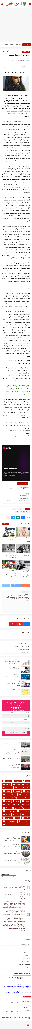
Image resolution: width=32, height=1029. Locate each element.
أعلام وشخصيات (25, 652)
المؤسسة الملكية (22, 787)
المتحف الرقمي (26, 961)
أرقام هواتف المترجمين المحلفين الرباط (12, 684)
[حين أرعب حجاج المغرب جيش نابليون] (25, 759)
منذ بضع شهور (16, 681)
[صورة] (25, 662)
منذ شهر (17, 756)
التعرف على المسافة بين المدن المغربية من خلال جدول (12, 662)
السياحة (7, 784)
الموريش (7, 818)
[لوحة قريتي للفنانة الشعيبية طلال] (25, 847)
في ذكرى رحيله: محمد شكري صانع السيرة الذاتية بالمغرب (24, 574)
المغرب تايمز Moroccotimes (9, 1017)
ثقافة (14, 509)
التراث (16, 801)
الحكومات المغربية (24, 649)
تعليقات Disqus (6, 585)
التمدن (24, 821)
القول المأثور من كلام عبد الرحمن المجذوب (17, 500)
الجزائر (26, 784)
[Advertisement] (16, 25)
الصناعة (26, 808)
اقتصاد (16, 784)
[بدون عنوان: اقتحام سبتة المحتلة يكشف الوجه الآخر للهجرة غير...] (25, 752)
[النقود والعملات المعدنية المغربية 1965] (25, 861)
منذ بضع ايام (16, 742)
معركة (26, 804)
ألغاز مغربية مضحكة (15, 668)
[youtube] (19, 624)
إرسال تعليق (25, 592)
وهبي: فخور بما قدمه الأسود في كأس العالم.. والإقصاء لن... (11, 766)
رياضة (26, 781)
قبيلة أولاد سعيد (16, 691)
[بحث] (2, 4)
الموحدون (9, 811)
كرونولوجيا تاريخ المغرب (23, 964)
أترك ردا (21, 889)
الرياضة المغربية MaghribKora (23, 991)
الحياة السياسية (26, 949)
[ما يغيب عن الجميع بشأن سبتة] (25, 745)
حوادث (24, 794)
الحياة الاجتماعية (25, 944)
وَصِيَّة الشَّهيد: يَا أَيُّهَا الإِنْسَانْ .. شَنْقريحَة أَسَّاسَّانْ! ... (10, 574)
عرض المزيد (5, 523)
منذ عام (24, 493)
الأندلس (16, 791)
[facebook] (26, 624)
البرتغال (7, 808)
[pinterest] (12, 624)
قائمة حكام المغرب (24, 643)
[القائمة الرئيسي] (30, 4)
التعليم (8, 797)
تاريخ (26, 791)
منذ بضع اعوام (23, 487)
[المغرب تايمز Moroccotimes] (16, 4)
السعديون (16, 824)
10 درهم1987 (26, 1007)
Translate (12, 876)
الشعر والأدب (26, 51)
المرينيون (16, 808)
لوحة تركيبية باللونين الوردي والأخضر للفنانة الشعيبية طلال (11, 840)
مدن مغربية (10, 794)
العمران (7, 814)
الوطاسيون (10, 821)
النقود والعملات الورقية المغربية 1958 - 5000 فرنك (17, 1002)
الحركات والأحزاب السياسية (22, 646)
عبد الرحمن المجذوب (25, 511)
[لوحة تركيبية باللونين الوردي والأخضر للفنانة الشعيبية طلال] (25, 839)
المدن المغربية (26, 967)
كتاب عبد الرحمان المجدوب (22, 436)
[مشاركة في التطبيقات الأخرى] (8, 517)
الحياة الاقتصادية (25, 947)
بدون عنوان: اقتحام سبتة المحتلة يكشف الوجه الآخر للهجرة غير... (12, 752)
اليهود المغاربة (22, 797)
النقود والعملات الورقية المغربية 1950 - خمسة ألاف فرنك (15, 1012)
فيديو (17, 511)
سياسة (16, 781)
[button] (23, 517)
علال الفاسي (26, 555)
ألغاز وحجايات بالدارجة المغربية (13, 676)
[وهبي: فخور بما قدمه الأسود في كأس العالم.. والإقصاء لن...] (25, 767)
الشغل (7, 804)
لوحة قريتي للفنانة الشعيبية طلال (12, 846)
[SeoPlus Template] (29, 1018)
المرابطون (23, 811)
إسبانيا (8, 787)
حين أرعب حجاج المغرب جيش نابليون (11, 44)
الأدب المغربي (23, 495)
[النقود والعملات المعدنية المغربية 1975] (25, 854)
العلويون (25, 801)
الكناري (16, 814)
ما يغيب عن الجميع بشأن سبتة (11, 744)
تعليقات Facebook (16, 585)
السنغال (25, 814)
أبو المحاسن (11, 319)
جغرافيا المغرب (26, 958)
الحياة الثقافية (26, 952)
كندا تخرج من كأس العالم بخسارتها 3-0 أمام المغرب (17, 992)
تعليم (16, 804)
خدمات (7, 801)
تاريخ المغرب (26, 955)
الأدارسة (25, 818)
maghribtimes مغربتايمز (24, 985)
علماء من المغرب (11, 539)
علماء (16, 818)
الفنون (7, 791)
